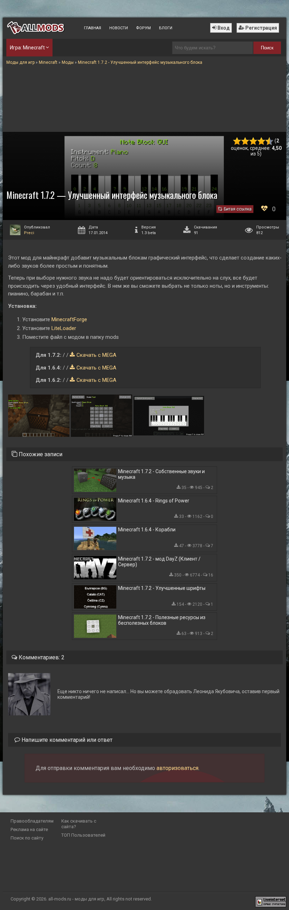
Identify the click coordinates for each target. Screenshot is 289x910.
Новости (118, 28)
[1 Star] (237, 141)
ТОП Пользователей (83, 835)
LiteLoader (63, 328)
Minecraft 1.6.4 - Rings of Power (153, 500)
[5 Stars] (269, 141)
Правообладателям (32, 821)
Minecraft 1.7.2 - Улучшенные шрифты (161, 588)
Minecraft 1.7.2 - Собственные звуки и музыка (161, 474)
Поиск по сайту (27, 838)
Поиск (267, 47)
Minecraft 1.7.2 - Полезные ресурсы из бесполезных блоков (161, 620)
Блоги (165, 28)
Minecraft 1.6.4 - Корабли (147, 529)
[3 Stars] (253, 141)
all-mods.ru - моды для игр (76, 899)
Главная (92, 28)
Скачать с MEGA (96, 355)
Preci (29, 233)
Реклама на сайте (29, 829)
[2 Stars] (245, 141)
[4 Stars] (261, 141)
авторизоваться (177, 768)
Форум (143, 28)
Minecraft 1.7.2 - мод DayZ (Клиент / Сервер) (159, 561)
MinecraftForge (69, 319)
